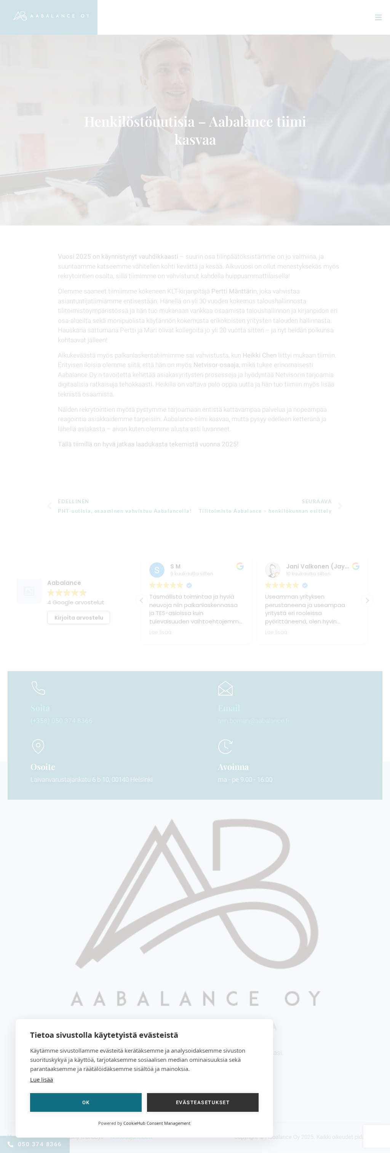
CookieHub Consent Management (156, 1123)
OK (86, 1102)
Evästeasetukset (203, 1102)
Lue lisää (41, 1079)
